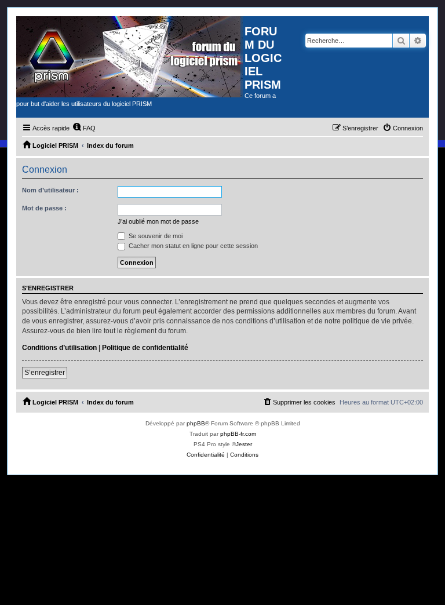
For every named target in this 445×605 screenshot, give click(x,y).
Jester (244, 444)
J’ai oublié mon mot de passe (158, 221)
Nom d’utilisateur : (50, 190)
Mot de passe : (44, 208)
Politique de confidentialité (145, 348)
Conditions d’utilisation (59, 348)
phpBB (196, 423)
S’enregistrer (44, 373)
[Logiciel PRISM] (130, 56)
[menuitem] (84, 128)
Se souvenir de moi (155, 235)
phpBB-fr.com (238, 434)
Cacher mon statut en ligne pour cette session (192, 245)
